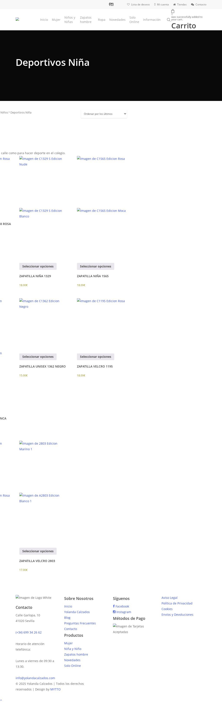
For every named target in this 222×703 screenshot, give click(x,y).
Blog (67, 618)
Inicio (68, 606)
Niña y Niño (72, 649)
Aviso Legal (170, 598)
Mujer (68, 643)
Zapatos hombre (76, 654)
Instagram (123, 612)
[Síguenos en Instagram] (112, 4)
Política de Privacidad (177, 603)
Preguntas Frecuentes (80, 623)
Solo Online (72, 666)
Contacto (70, 629)
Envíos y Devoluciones (177, 614)
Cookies (167, 609)
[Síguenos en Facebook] (110, 4)
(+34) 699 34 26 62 (29, 632)
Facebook (122, 606)
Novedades (72, 660)
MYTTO (55, 689)
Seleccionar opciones (38, 266)
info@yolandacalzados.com (35, 678)
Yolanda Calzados (77, 612)
